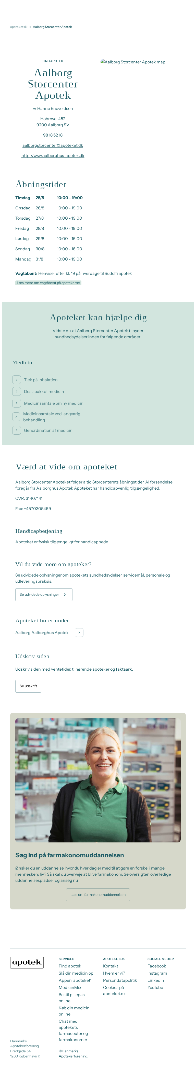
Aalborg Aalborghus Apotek (42, 632)
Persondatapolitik (120, 980)
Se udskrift (28, 686)
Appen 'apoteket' (75, 980)
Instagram (157, 973)
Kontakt (110, 965)
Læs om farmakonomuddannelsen (98, 894)
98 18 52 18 (53, 135)
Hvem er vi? (114, 973)
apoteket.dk (19, 27)
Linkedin (156, 980)
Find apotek (70, 965)
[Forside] (27, 962)
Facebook (157, 965)
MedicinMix (70, 987)
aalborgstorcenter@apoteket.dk (52, 145)
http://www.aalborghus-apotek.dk (52, 155)
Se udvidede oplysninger (39, 594)
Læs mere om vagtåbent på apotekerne (48, 282)
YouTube (155, 987)
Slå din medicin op (76, 973)
